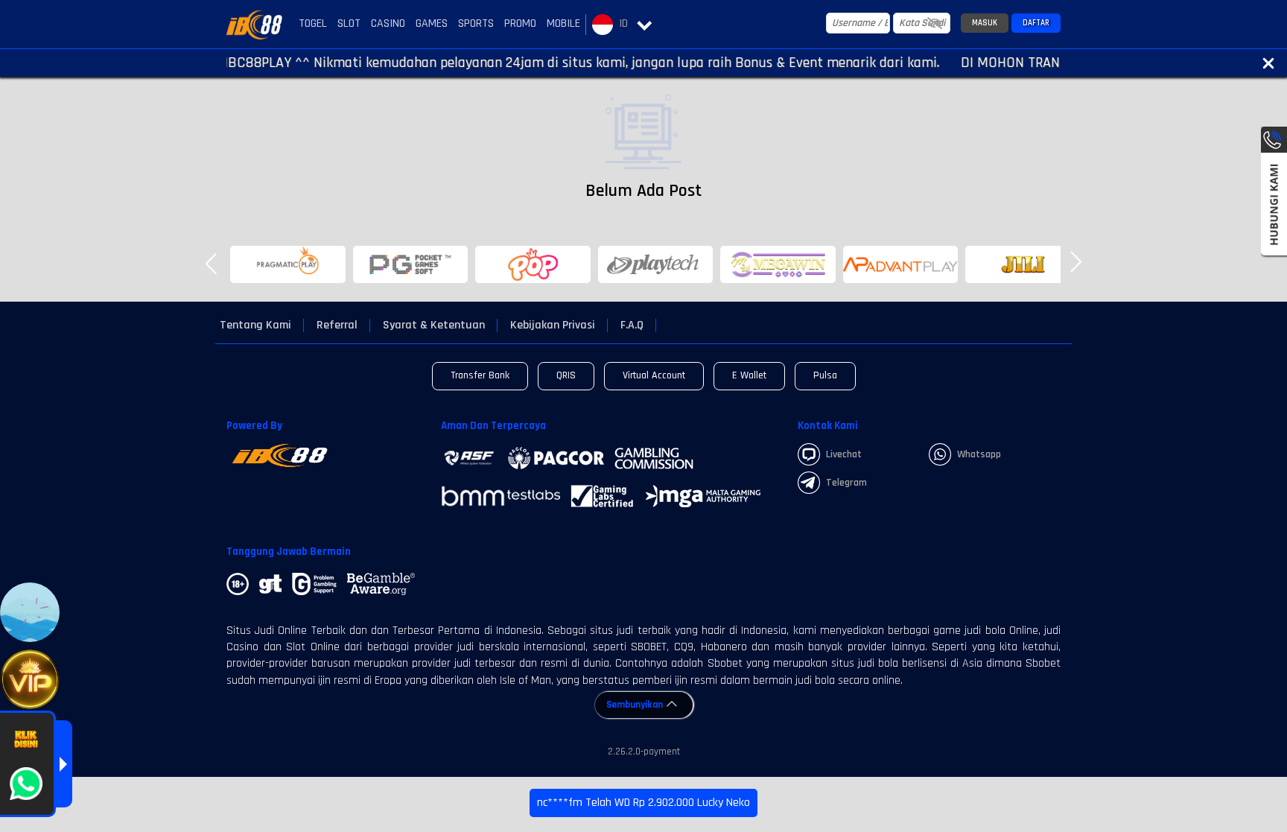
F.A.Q (632, 325)
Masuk (984, 23)
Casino (388, 23)
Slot (348, 23)
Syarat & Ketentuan (434, 325)
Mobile (563, 23)
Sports (476, 23)
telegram (846, 482)
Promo (520, 23)
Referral (337, 325)
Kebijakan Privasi (552, 325)
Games (432, 23)
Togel (313, 23)
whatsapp (979, 454)
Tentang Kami (255, 325)
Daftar (1036, 23)
